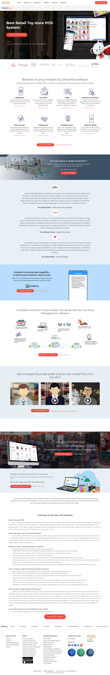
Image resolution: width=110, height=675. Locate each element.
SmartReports (88, 626)
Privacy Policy (37, 671)
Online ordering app (29, 655)
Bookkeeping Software (50, 657)
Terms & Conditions (71, 671)
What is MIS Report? (49, 655)
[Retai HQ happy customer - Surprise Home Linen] (55, 404)
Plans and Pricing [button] (63, 145)
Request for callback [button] (63, 454)
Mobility (46, 2)
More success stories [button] (40, 410)
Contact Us (9, 640)
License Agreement (48, 671)
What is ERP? (47, 638)
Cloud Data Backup (72, 626)
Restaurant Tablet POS (29, 651)
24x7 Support (72, 638)
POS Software (47, 663)
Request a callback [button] (45, 145)
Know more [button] (40, 290)
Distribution (37, 2)
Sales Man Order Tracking (30, 643)
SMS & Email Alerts (102, 626)
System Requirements (12, 643)
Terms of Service (60, 671)
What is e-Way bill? (48, 643)
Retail (19, 2)
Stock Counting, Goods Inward (31, 647)
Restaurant (27, 2)
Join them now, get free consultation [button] (63, 411)
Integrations (58, 626)
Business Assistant (28, 638)
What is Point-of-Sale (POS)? (51, 640)
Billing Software (48, 645)
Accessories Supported (12, 645)
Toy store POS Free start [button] (17, 34)
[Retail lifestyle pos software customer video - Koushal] (86, 404)
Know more (18, 106)
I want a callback (68, 173)
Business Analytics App (29, 645)
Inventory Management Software (53, 651)
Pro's (25, 636)
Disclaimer (90, 641)
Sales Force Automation (29, 653)
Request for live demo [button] (48, 355)
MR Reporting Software (50, 661)
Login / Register (101, 2)
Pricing (8, 647)
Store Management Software (51, 649)
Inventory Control (48, 659)
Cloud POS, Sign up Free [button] (21, 486)
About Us (8, 638)
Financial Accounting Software (52, 653)
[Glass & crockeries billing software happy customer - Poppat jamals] (24, 404)
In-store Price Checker (29, 649)
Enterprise (63, 2)
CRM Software (47, 647)
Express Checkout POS (29, 640)
